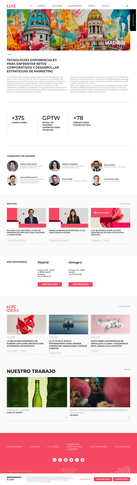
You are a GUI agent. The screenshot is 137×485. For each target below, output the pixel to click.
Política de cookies (46, 481)
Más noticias (125, 204)
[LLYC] (11, 6)
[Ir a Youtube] (71, 460)
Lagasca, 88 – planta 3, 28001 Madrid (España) (46, 272)
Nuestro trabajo (57, 6)
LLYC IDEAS (53, 447)
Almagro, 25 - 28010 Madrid (76, 271)
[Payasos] (100, 392)
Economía (23, 351)
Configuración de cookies (122, 472)
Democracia (95, 351)
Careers (35, 447)
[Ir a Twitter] (60, 460)
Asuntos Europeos (12, 351)
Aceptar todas (121, 479)
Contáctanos (133, 19)
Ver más (127, 369)
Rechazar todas (103, 479)
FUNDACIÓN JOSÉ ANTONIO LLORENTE (74, 446)
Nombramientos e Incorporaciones (17, 240)
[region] (68, 479)
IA (31, 6)
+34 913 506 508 (75, 274)
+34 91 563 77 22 (44, 276)
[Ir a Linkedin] (54, 460)
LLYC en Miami (122, 447)
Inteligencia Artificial (55, 353)
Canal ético (126, 467)
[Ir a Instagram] (66, 460)
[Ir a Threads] (82, 460)
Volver (10, 54)
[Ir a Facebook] (77, 460)
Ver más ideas (124, 306)
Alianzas (106, 240)
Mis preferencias (85, 479)
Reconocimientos (96, 240)
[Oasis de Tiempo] (37, 392)
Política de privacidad (123, 469)
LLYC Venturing (98, 447)
